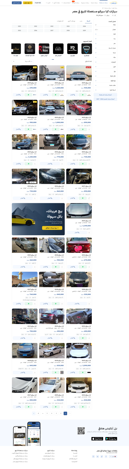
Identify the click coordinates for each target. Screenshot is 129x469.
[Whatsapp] (83, 94)
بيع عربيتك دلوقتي (51, 228)
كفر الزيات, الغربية (31, 334)
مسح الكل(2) (99, 15)
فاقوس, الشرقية (86, 229)
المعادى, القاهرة (59, 125)
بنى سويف (60, 263)
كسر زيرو (46, 334)
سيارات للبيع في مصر (50, 453)
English (37, 3)
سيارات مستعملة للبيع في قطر (21, 459)
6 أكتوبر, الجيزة (86, 334)
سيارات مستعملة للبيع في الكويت (20, 453)
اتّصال (71, 95)
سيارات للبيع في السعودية (48, 459)
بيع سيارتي (26, 3)
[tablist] (52, 21)
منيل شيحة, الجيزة (58, 403)
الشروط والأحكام (73, 459)
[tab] (88, 21)
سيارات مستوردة (85, 3)
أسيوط (60, 160)
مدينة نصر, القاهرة (85, 91)
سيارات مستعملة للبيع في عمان (20, 461)
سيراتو (77, 91)
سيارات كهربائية (75, 3)
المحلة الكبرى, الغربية (85, 403)
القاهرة (33, 194)
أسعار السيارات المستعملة (105, 95)
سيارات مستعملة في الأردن (21, 456)
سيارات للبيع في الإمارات (49, 456)
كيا (80, 91)
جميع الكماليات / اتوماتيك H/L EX (29, 300)
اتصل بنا (75, 456)
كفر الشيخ (87, 263)
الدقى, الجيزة (86, 125)
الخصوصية (74, 461)
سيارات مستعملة (103, 3)
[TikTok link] (101, 456)
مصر (113, 456)
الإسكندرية (32, 160)
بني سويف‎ (87, 194)
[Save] (68, 67)
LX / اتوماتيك (21, 368)
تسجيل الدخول (17, 3)
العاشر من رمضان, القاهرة (84, 160)
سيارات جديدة (94, 3)
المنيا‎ (88, 297)
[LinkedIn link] (97, 456)
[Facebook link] (106, 456)
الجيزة (33, 297)
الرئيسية (75, 453)
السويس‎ (33, 368)
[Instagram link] (93, 456)
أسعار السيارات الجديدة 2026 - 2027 (105, 99)
